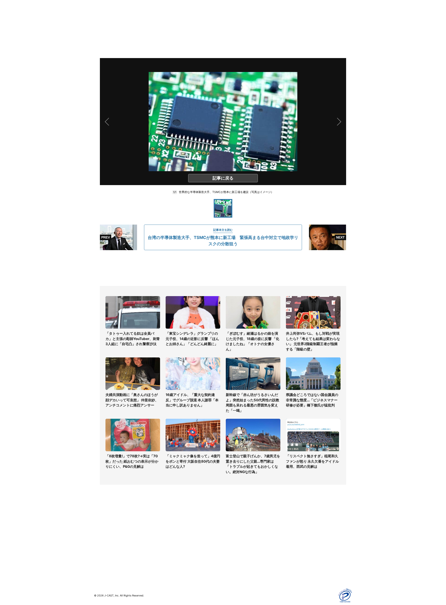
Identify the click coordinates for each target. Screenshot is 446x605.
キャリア (100, 547)
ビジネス (100, 554)
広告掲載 (294, 554)
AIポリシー (296, 541)
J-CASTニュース (171, 521)
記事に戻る (223, 178)
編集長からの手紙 (236, 547)
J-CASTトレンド (171, 527)
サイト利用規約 (299, 527)
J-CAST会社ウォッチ (174, 534)
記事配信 (294, 561)
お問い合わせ (233, 534)
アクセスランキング (108, 561)
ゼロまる (165, 564)
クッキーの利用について (305, 547)
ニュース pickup (106, 534)
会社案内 (229, 521)
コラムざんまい (105, 527)
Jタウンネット (169, 557)
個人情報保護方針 (301, 521)
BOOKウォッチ (170, 544)
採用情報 (229, 527)
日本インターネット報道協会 (309, 574)
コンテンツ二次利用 (302, 568)
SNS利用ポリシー (301, 534)
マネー (99, 541)
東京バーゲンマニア (173, 550)
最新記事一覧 (104, 521)
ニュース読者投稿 (236, 541)
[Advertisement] (223, 268)
